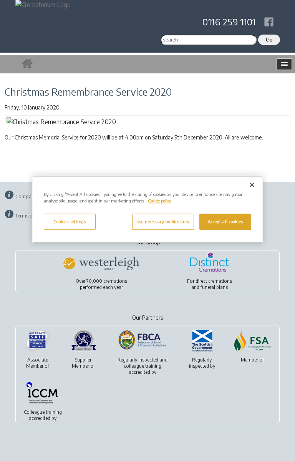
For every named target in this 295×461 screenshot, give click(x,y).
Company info (31, 196)
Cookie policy (159, 201)
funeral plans (214, 287)
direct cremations (214, 281)
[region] (147, 209)
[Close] (252, 184)
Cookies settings (69, 221)
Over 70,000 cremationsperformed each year (101, 284)
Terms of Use (29, 215)
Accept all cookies (225, 221)
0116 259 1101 (229, 21)
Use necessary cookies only (163, 221)
